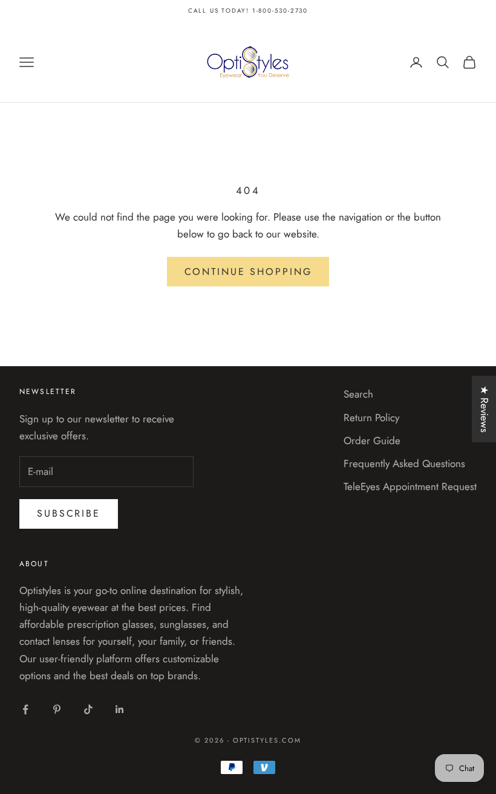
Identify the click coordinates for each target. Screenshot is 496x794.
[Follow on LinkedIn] (120, 709)
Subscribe (68, 513)
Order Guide (372, 440)
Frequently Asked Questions (404, 463)
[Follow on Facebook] (25, 709)
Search (358, 394)
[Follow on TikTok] (88, 709)
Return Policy (371, 417)
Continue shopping (248, 272)
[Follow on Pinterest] (57, 709)
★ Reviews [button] (484, 409)
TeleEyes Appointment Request (410, 486)
